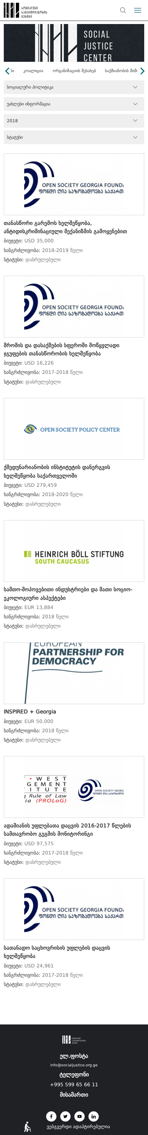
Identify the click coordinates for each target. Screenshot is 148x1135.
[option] (74, 71)
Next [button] (142, 71)
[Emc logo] (18, 12)
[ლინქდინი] (93, 1116)
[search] (123, 10)
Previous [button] (7, 71)
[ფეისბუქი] (51, 1116)
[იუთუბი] (79, 1116)
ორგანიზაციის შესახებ (74, 71)
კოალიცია (33, 71)
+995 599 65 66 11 (74, 1084)
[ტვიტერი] (65, 1116)
